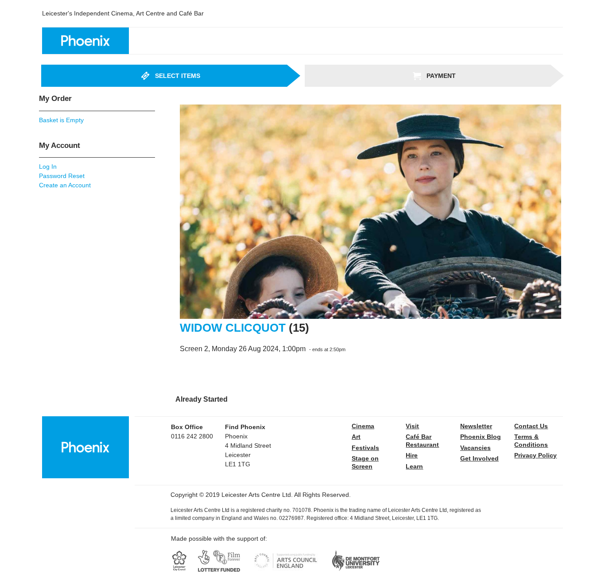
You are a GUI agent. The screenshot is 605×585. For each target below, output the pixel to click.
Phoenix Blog (480, 436)
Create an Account (65, 185)
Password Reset (62, 175)
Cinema (363, 426)
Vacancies (475, 447)
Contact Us (531, 426)
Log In (48, 166)
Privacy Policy (535, 455)
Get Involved (479, 458)
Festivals (365, 447)
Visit (412, 426)
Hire (412, 455)
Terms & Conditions (531, 440)
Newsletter (476, 426)
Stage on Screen (365, 462)
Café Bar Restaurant (422, 440)
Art (356, 436)
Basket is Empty (61, 120)
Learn (414, 466)
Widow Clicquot (233, 327)
